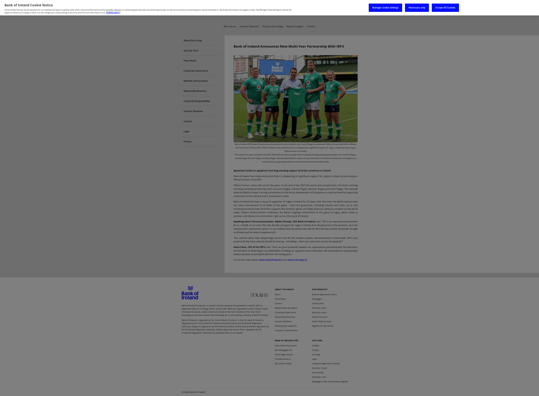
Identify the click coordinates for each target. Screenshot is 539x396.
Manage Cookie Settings (385, 7)
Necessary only (417, 7)
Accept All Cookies (445, 7)
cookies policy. (113, 12)
